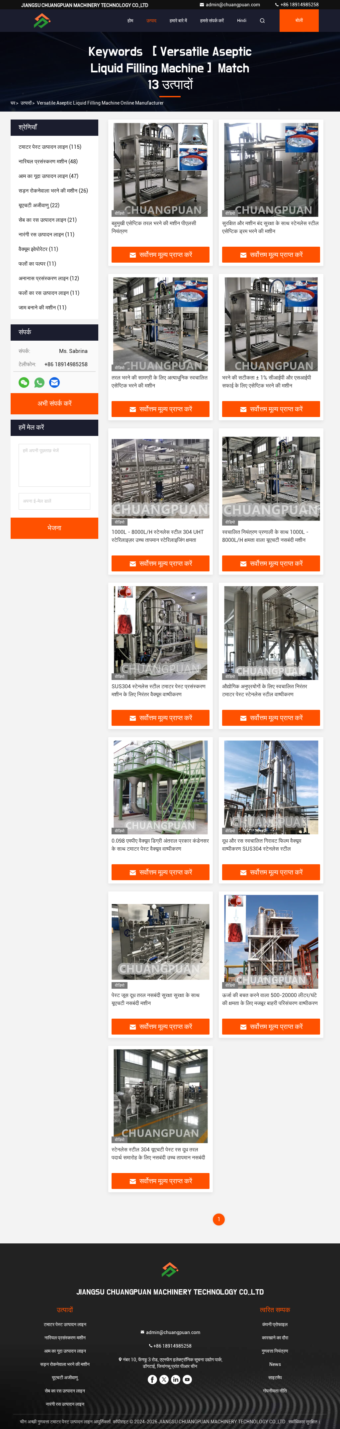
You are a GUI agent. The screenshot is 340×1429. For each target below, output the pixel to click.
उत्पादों (26, 103)
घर (13, 103)
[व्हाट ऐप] (39, 382)
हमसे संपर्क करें (212, 20)
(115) (50, 147)
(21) (48, 220)
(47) (48, 176)
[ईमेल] (54, 382)
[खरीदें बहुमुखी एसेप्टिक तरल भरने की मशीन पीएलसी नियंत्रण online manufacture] (161, 170)
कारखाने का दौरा (275, 1337)
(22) (39, 205)
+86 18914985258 (299, 4)
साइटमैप (275, 1377)
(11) (46, 234)
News (275, 1364)
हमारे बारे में (178, 20)
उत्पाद (151, 20)
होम (130, 20)
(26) (53, 191)
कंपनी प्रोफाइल (275, 1324)
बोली (299, 20)
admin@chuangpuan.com (233, 4)
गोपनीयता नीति (275, 1390)
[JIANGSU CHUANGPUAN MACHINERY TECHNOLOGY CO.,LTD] (42, 21)
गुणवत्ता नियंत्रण (275, 1351)
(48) (48, 161)
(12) (49, 278)
